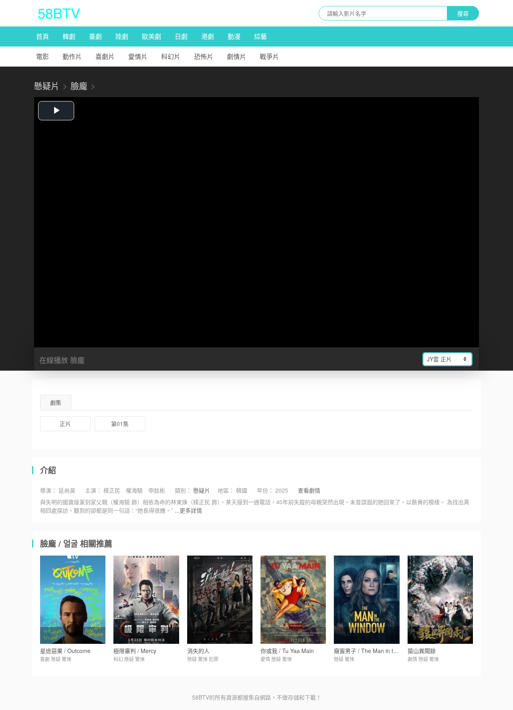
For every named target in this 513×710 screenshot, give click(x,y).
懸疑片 (46, 85)
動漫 (234, 36)
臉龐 (79, 85)
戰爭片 (269, 56)
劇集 (55, 402)
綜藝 (260, 36)
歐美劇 (151, 36)
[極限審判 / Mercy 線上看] (146, 600)
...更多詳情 (188, 510)
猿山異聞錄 (422, 651)
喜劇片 (105, 56)
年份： (265, 490)
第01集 (120, 424)
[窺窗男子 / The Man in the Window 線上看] (366, 600)
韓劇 (69, 36)
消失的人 (198, 651)
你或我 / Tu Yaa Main (287, 651)
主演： (93, 490)
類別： (183, 490)
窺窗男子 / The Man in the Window (377, 651)
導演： (48, 490)
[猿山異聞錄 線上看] (440, 600)
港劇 (207, 36)
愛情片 (137, 56)
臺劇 (95, 36)
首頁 (42, 36)
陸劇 (121, 36)
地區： (226, 490)
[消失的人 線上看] (219, 600)
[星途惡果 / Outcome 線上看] (72, 600)
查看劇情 (309, 490)
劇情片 (236, 56)
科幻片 (170, 56)
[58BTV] (59, 13)
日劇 (181, 36)
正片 (65, 424)
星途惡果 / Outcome (65, 651)
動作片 (72, 56)
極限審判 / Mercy (134, 651)
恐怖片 (203, 56)
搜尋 (463, 13)
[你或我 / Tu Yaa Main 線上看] (293, 600)
